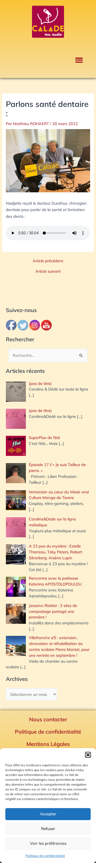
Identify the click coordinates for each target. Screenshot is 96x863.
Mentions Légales (48, 744)
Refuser (48, 828)
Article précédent (48, 261)
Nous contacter (48, 719)
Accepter (48, 813)
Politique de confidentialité (45, 856)
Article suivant (48, 271)
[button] (88, 754)
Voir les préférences (48, 843)
